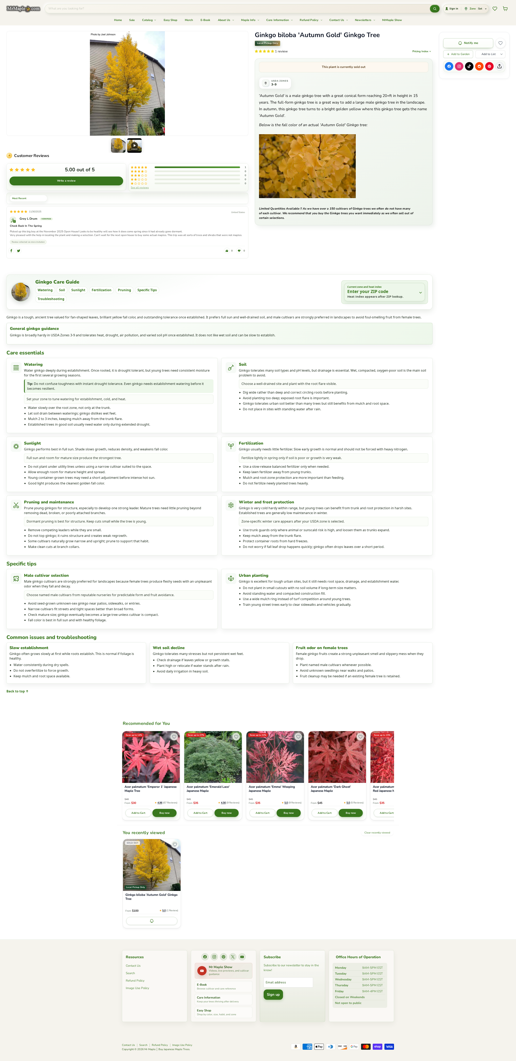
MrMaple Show (392, 20)
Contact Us (337, 20)
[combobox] (237, 8)
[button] (118, 145)
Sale (132, 20)
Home (118, 20)
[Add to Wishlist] (500, 43)
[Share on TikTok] (469, 66)
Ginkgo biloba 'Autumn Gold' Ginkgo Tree (151, 897)
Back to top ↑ (17, 691)
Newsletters (363, 20)
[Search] (435, 8)
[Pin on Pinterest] (489, 66)
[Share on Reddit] (479, 66)
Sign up (273, 994)
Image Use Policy (137, 988)
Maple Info (248, 20)
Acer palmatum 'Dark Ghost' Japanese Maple (331, 789)
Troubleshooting (51, 299)
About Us (224, 20)
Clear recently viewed (377, 832)
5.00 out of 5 (80, 169)
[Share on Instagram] (459, 66)
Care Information (278, 20)
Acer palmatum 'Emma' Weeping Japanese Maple (272, 789)
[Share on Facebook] (449, 66)
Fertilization (101, 290)
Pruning (124, 290)
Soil (62, 290)
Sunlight (78, 290)
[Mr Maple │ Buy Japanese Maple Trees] (26, 8)
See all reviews (140, 187)
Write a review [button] (66, 181)
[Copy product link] (499, 66)
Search (130, 973)
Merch (189, 20)
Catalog (147, 20)
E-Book (205, 20)
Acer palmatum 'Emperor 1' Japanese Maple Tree (151, 789)
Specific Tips (147, 290)
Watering (45, 290)
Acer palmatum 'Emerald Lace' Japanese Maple (208, 789)
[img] (18, 211)
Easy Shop (170, 20)
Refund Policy (309, 20)
